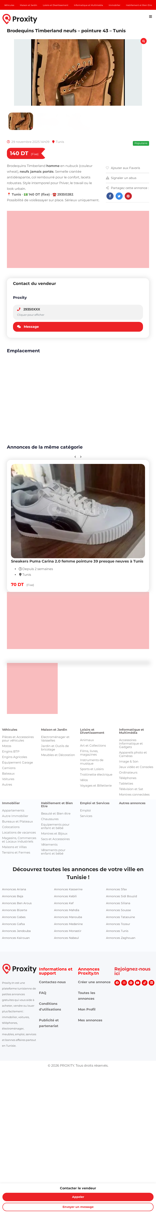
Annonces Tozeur (118, 924)
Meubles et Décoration (58, 755)
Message (31, 327)
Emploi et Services (94, 803)
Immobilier (11, 803)
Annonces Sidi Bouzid (121, 896)
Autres (7, 784)
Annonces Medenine (68, 924)
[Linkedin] (151, 983)
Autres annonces (132, 803)
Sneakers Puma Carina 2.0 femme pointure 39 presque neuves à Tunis (77, 561)
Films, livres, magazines (89, 752)
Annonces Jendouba (16, 931)
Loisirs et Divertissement (92, 731)
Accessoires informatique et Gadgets (131, 743)
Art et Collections (93, 745)
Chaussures (49, 819)
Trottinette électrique (96, 774)
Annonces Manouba (68, 917)
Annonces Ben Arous (17, 903)
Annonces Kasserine (68, 889)
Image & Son (128, 761)
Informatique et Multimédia (131, 731)
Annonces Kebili (65, 896)
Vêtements (49, 844)
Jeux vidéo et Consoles (136, 767)
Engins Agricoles (14, 757)
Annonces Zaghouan (120, 938)
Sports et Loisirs (92, 769)
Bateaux (8, 773)
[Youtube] (138, 983)
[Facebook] (117, 983)
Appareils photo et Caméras (133, 754)
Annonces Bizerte (14, 910)
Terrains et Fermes (16, 852)
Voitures (8, 779)
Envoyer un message (78, 1207)
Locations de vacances (19, 832)
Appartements (13, 810)
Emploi (85, 810)
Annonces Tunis (117, 931)
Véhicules (9, 730)
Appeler (78, 1197)
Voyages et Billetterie (96, 785)
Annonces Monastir (67, 931)
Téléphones (127, 778)
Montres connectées (134, 794)
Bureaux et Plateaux (17, 821)
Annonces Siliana (118, 903)
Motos (6, 746)
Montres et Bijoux (54, 833)
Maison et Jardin (54, 730)
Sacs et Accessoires (55, 839)
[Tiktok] (144, 983)
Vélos (84, 780)
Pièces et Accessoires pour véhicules (18, 738)
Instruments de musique (91, 761)
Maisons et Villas (14, 847)
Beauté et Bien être (55, 813)
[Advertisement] (78, 239)
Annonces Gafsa (13, 924)
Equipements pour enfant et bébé (55, 826)
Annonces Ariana (14, 889)
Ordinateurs (128, 772)
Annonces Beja (12, 896)
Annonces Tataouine (120, 917)
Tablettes (126, 783)
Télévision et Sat (131, 789)
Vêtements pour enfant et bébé (53, 851)
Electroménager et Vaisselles (55, 738)
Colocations (11, 827)
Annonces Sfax (116, 889)
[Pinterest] (131, 983)
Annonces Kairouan (16, 938)
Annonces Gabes (14, 917)
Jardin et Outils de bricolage (55, 747)
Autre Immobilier (15, 816)
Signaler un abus (123, 178)
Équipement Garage (17, 762)
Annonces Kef (64, 903)
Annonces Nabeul (66, 938)
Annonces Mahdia (66, 910)
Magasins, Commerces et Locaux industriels (19, 839)
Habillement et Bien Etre (57, 804)
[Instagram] (124, 983)
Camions (8, 768)
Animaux (87, 740)
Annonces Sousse (118, 910)
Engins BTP (11, 751)
